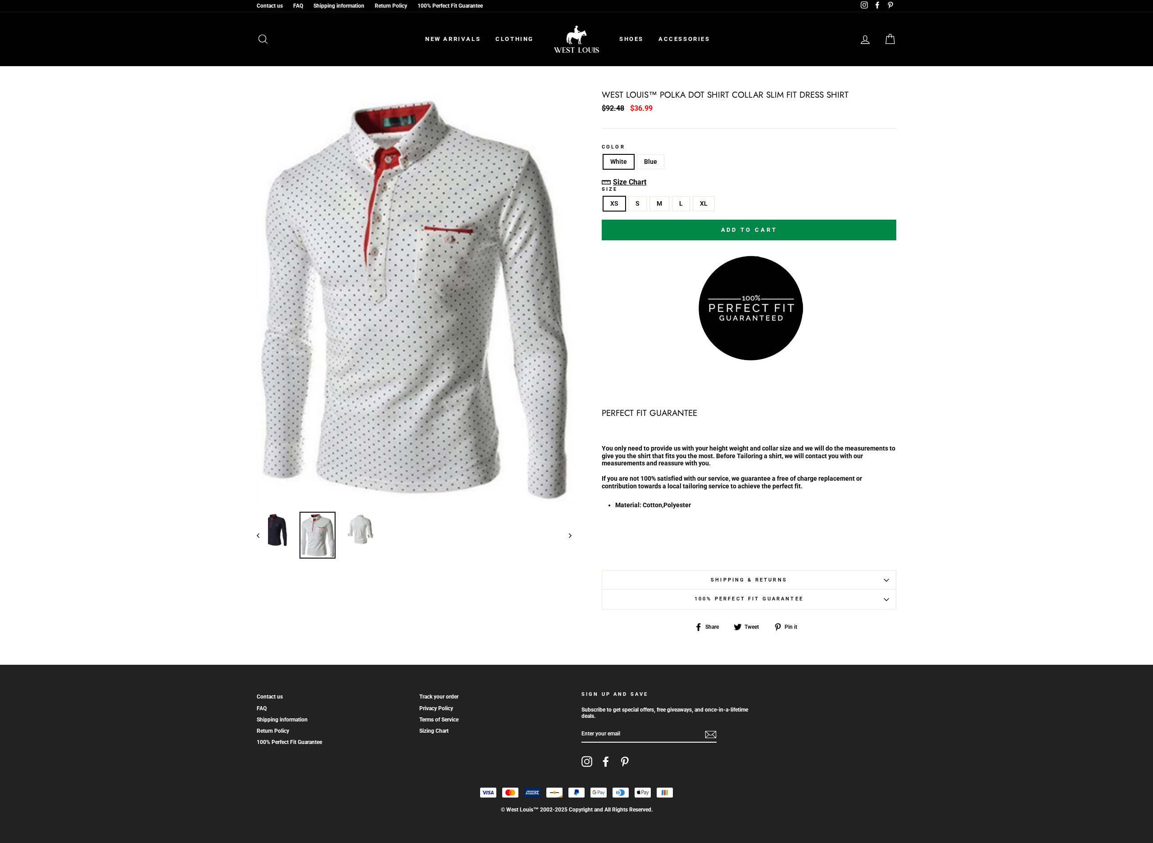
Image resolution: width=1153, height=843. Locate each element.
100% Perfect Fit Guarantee (450, 6)
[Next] (566, 535)
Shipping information (338, 6)
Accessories (684, 39)
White (618, 161)
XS (614, 203)
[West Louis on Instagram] (586, 761)
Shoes (631, 39)
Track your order (438, 697)
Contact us (270, 6)
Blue (650, 161)
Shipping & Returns (749, 580)
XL (704, 203)
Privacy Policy (436, 708)
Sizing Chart (434, 731)
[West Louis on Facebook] (605, 761)
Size (610, 189)
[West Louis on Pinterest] (624, 761)
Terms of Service (438, 720)
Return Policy (391, 6)
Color (613, 147)
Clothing (514, 39)
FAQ (298, 6)
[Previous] (262, 535)
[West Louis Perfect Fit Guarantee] (749, 359)
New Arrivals (453, 39)
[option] (414, 298)
